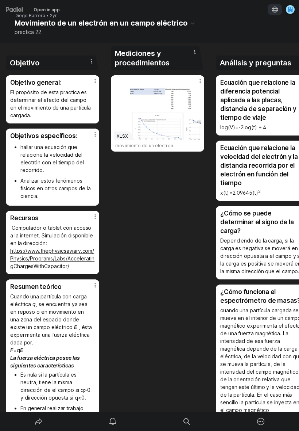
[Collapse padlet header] (192, 23)
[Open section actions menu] (91, 61)
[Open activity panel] (112, 421)
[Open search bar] (186, 421)
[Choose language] (275, 9)
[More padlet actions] (260, 421)
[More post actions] (90, 84)
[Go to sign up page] (290, 9)
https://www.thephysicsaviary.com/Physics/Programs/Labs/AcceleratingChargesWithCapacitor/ (52, 258)
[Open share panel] (38, 421)
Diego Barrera (30, 15)
